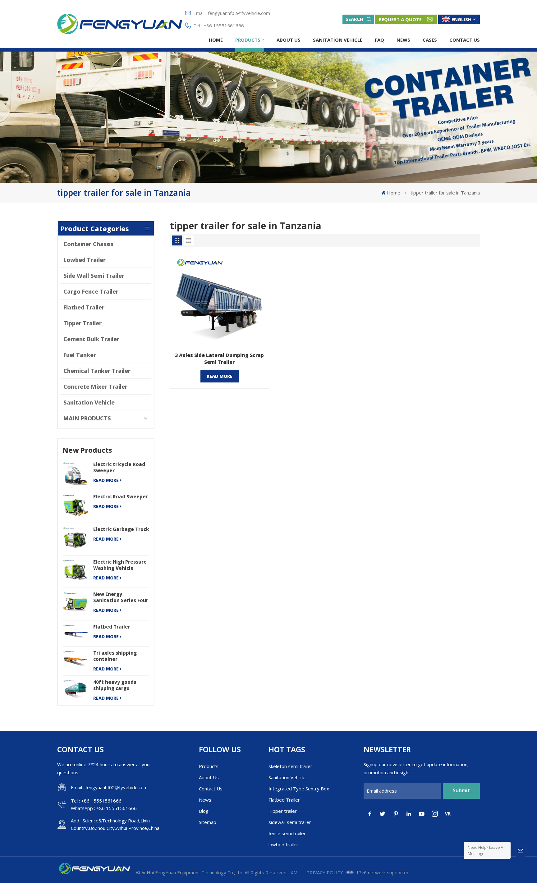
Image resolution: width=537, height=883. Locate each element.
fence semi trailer (287, 833)
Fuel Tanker (79, 355)
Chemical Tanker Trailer (97, 370)
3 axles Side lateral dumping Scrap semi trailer (219, 358)
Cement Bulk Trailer (91, 339)
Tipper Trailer (82, 323)
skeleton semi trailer (290, 766)
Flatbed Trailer (83, 307)
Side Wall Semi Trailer (93, 275)
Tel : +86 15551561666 (218, 25)
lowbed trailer (283, 844)
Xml (295, 872)
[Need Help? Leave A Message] (520, 850)
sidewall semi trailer (289, 822)
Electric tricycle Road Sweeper (119, 467)
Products (247, 40)
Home (216, 40)
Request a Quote (400, 19)
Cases (430, 40)
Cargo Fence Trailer (90, 291)
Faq (379, 40)
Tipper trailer (282, 811)
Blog (204, 811)
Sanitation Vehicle (337, 40)
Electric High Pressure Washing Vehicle (120, 565)
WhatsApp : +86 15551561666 (104, 808)
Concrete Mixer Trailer (95, 386)
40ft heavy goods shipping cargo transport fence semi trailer (119, 685)
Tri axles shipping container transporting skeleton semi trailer (121, 656)
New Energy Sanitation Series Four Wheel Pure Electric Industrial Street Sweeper (120, 597)
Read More (106, 480)
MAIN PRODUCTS (87, 418)
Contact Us (464, 40)
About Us (289, 40)
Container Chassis (88, 244)
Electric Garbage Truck (121, 529)
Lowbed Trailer (84, 259)
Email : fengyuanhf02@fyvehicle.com (231, 13)
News (403, 40)
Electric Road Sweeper (120, 496)
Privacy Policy (324, 872)
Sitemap (207, 822)
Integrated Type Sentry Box (298, 788)
